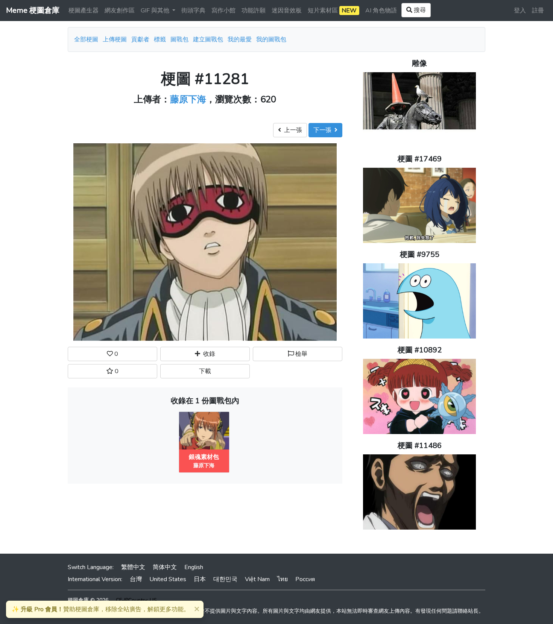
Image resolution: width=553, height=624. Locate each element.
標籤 (160, 39)
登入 (520, 10)
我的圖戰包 (271, 39)
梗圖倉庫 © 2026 (88, 600)
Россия (305, 579)
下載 (205, 371)
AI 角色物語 (381, 10)
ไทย (282, 579)
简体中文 (165, 567)
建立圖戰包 (208, 39)
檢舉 (300, 354)
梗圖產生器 (83, 10)
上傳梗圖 (115, 39)
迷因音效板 (287, 10)
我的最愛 (240, 39)
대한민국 (225, 579)
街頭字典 (193, 10)
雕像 (419, 63)
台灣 (136, 579)
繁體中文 (133, 567)
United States (167, 579)
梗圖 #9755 (419, 254)
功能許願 (254, 10)
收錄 (207, 354)
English (193, 567)
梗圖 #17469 (420, 159)
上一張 (291, 130)
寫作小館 (223, 10)
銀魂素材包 (204, 457)
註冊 (538, 10)
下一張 (323, 130)
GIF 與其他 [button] (156, 10)
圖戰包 (179, 39)
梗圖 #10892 (420, 350)
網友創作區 (120, 10)
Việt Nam (257, 579)
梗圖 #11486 (420, 445)
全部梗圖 (86, 39)
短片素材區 (332, 10)
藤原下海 (188, 99)
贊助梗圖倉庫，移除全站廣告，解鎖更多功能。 (101, 609)
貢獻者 (140, 39)
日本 (200, 579)
